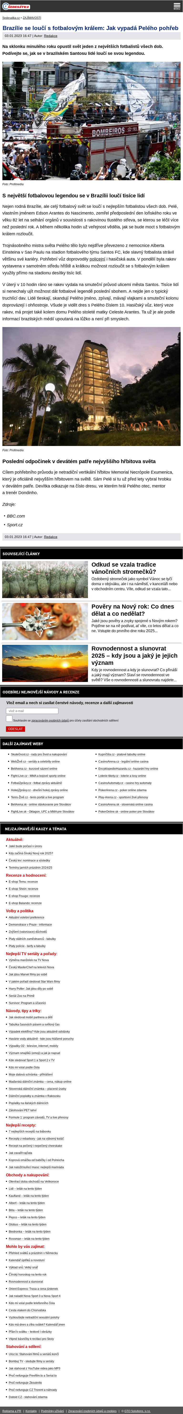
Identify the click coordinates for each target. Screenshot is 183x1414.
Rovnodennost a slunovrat (26, 1281)
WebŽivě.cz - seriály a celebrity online (35, 761)
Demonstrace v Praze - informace (30, 924)
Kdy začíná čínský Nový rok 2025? (31, 853)
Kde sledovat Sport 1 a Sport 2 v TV (32, 1060)
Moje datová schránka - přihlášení (31, 1074)
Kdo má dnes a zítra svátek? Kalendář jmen (37, 1324)
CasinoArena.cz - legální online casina (123, 761)
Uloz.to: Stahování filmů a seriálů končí (34, 1354)
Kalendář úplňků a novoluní (27, 1260)
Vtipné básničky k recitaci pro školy (31, 1339)
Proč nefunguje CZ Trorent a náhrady (33, 1390)
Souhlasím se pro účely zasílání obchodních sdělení (65, 720)
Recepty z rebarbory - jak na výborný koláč (36, 1138)
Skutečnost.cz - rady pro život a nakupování (39, 754)
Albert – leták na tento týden (27, 1203)
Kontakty (31, 1411)
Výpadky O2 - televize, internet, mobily (33, 1046)
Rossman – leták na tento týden (29, 1238)
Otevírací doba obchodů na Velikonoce (34, 1181)
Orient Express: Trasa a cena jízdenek (33, 1289)
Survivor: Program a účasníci (27, 1003)
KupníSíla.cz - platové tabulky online (121, 754)
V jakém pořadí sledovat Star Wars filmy (34, 981)
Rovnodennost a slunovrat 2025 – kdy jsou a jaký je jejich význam (135, 655)
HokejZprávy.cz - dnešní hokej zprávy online (39, 790)
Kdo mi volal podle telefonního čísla (32, 1303)
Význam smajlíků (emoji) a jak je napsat (34, 1053)
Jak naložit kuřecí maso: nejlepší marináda (36, 1167)
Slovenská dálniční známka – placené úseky (37, 1089)
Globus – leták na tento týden (27, 1224)
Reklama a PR (11, 1411)
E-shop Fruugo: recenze (24, 896)
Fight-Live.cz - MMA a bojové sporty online (38, 776)
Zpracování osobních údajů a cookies (92, 1411)
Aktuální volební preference (26, 917)
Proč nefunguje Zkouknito (25, 1382)
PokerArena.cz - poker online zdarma (122, 790)
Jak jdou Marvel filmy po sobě (28, 974)
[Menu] (177, 6)
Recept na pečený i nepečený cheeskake (35, 1146)
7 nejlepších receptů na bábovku (30, 1131)
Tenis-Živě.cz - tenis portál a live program (37, 797)
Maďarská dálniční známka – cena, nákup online (40, 1081)
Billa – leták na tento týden (26, 1210)
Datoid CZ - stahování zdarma (28, 1397)
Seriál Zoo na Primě (22, 996)
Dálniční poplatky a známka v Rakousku (35, 1096)
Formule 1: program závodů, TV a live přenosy (38, 1117)
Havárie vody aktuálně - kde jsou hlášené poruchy (41, 1038)
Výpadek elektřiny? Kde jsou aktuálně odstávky (39, 1031)
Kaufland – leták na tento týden (29, 1196)
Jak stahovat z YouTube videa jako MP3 (34, 1368)
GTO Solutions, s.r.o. (137, 1411)
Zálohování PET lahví (22, 1110)
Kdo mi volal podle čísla (24, 1067)
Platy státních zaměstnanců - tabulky (32, 939)
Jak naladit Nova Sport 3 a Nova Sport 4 (35, 1296)
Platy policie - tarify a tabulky (27, 946)
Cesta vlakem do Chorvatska (27, 1310)
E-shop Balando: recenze (25, 903)
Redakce (50, 36)
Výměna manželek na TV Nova (29, 960)
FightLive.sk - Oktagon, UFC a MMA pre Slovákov (42, 811)
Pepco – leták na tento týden (27, 1217)
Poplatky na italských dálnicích (28, 1103)
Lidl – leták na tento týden (25, 1188)
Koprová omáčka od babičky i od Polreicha (36, 1160)
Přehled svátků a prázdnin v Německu (33, 1253)
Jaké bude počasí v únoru (25, 846)
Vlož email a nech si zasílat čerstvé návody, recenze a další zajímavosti (69, 703)
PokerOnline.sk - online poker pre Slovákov (126, 811)
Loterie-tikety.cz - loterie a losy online (122, 776)
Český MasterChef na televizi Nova (31, 967)
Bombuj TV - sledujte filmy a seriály (31, 1361)
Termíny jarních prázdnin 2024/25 (30, 867)
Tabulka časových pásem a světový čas (34, 1024)
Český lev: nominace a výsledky (29, 860)
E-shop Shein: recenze (23, 889)
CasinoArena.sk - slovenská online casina (125, 804)
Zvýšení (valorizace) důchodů (28, 931)
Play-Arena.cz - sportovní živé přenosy (123, 797)
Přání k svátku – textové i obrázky (30, 1331)
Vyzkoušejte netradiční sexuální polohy (34, 1317)
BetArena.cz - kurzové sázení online (34, 768)
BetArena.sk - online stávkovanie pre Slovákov (41, 804)
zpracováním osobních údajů (50, 720)
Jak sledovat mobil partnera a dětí (30, 1017)
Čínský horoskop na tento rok (27, 1274)
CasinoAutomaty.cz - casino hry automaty (125, 783)
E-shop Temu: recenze (23, 881)
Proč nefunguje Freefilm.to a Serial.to (33, 1375)
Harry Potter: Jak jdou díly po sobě (31, 988)
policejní (97, 259)
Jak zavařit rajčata (20, 1153)
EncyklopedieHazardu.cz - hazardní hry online (128, 768)
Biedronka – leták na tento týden (30, 1231)
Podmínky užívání (52, 1411)
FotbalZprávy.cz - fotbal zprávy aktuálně (36, 783)
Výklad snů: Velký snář (23, 1267)
